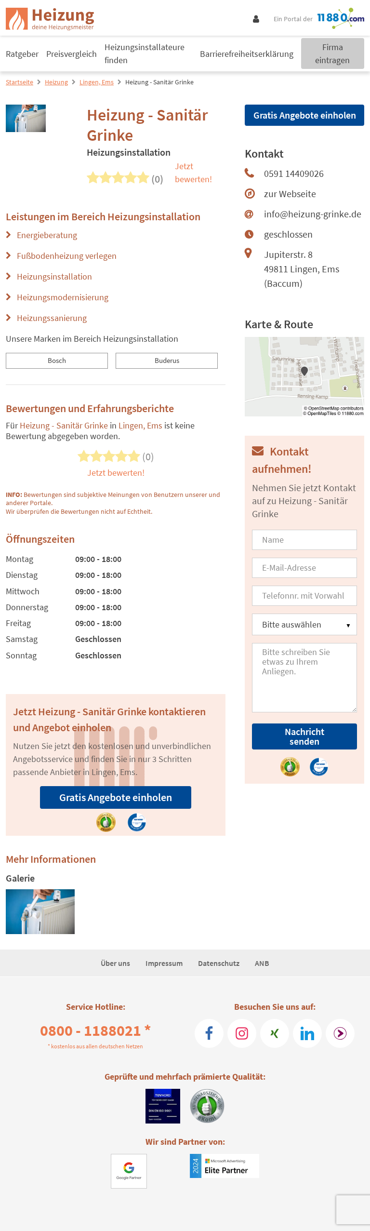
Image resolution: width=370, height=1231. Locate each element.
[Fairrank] (340, 1033)
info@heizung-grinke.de (312, 214)
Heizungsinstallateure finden (145, 53)
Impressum (164, 963)
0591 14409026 (294, 173)
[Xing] (274, 1033)
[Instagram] (241, 1033)
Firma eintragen (332, 53)
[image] (40, 911)
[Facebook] (209, 1033)
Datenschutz (218, 963)
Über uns (115, 963)
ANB (262, 963)
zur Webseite (290, 193)
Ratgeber (22, 53)
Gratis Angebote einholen (115, 797)
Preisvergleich (71, 53)
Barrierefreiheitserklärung (246, 53)
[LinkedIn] (307, 1033)
